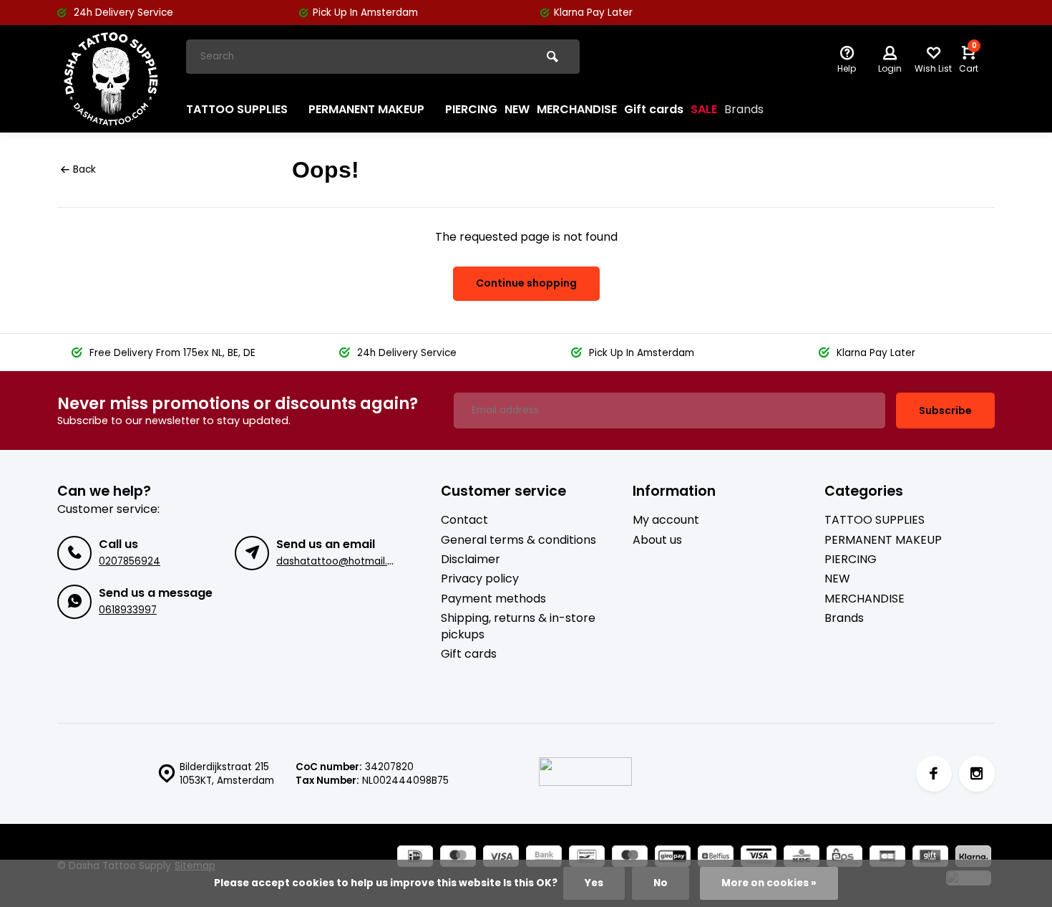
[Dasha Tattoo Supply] (111, 79)
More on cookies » (769, 883)
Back (84, 169)
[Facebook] (934, 774)
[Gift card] (930, 857)
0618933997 (128, 610)
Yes (594, 883)
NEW (517, 109)
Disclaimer (470, 559)
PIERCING (471, 109)
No (660, 883)
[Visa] (501, 857)
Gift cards (653, 109)
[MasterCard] (458, 857)
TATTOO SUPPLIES (237, 109)
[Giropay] (673, 857)
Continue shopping (526, 283)
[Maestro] (630, 857)
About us (657, 540)
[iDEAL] (415, 857)
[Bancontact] (587, 857)
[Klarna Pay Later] (973, 857)
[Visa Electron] (758, 857)
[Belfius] (716, 857)
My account (666, 520)
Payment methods (493, 599)
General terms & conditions (518, 540)
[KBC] (801, 857)
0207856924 (129, 561)
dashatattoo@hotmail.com (342, 561)
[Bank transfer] (544, 857)
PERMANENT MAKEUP (366, 109)
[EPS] (844, 857)
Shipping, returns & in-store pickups (518, 626)
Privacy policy (480, 579)
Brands (744, 109)
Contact (464, 520)
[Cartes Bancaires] (887, 857)
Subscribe (945, 410)
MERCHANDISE (577, 109)
